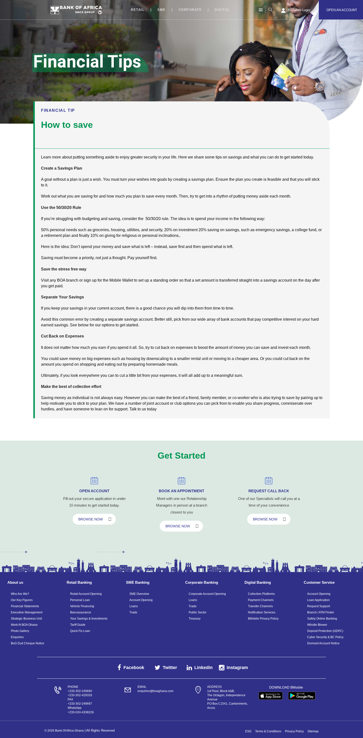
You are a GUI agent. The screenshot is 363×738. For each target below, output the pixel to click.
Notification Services (261, 612)
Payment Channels (261, 600)
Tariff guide (77, 624)
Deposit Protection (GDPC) (325, 631)
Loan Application (318, 600)
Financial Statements (25, 606)
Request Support (318, 606)
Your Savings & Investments (88, 618)
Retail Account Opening (86, 594)
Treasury (195, 618)
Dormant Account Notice (323, 643)
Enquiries (17, 637)
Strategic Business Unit (26, 618)
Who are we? (20, 594)
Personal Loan (80, 600)
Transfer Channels (260, 606)
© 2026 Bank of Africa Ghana (64, 730)
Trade (133, 612)
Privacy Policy (294, 731)
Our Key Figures (22, 600)
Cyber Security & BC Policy (325, 637)
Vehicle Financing (82, 606)
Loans (133, 606)
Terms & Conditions (268, 731)
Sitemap (313, 731)
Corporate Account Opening (207, 594)
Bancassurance (80, 612)
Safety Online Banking (322, 618)
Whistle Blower (317, 624)
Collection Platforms (261, 594)
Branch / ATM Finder (320, 612)
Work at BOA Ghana (24, 624)
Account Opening (141, 600)
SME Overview (139, 594)
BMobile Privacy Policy (263, 618)
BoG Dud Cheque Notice (27, 643)
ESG (248, 731)
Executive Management (26, 612)
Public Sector (197, 612)
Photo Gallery (20, 631)
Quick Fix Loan (80, 631)
